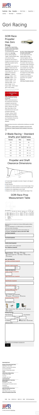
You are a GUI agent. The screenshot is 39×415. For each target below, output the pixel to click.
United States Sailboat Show (8, 373)
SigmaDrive (30, 11)
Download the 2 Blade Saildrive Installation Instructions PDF (18, 126)
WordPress (13, 410)
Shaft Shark (22, 11)
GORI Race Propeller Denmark (27, 81)
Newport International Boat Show (9, 364)
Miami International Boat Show (8, 388)
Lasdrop (4, 13)
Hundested (18, 13)
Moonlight (11, 13)
